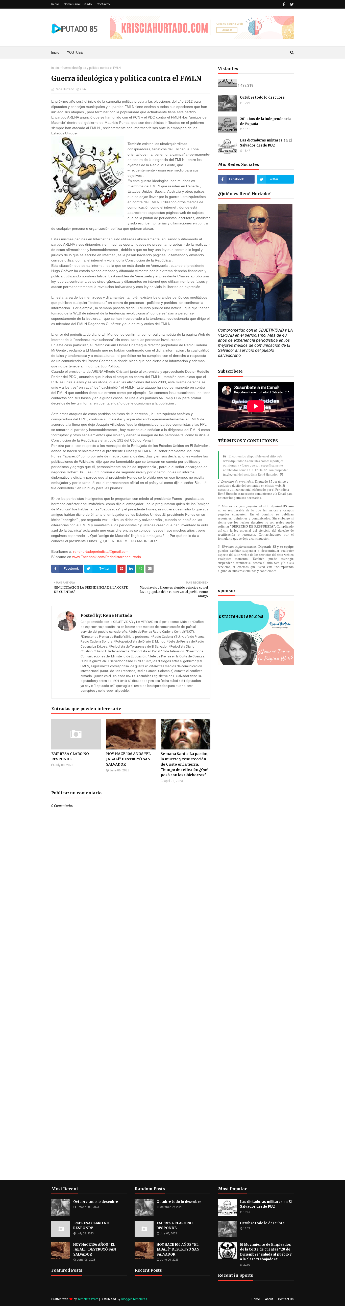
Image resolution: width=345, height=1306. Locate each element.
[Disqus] (130, 986)
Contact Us (286, 1299)
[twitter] (291, 4)
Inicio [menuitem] (55, 52)
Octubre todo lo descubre (262, 97)
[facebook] (283, 4)
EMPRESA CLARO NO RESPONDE (70, 756)
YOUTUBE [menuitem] (75, 52)
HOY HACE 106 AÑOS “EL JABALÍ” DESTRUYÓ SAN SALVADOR (128, 759)
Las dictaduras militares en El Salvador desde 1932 (266, 143)
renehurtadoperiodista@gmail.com (101, 551)
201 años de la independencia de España (265, 121)
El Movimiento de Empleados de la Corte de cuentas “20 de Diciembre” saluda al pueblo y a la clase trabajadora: (266, 1252)
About (269, 1299)
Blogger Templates (134, 1299)
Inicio (55, 4)
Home (256, 1299)
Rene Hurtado (64, 89)
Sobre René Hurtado (78, 4)
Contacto (103, 4)
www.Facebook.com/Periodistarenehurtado (106, 557)
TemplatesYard (88, 1299)
